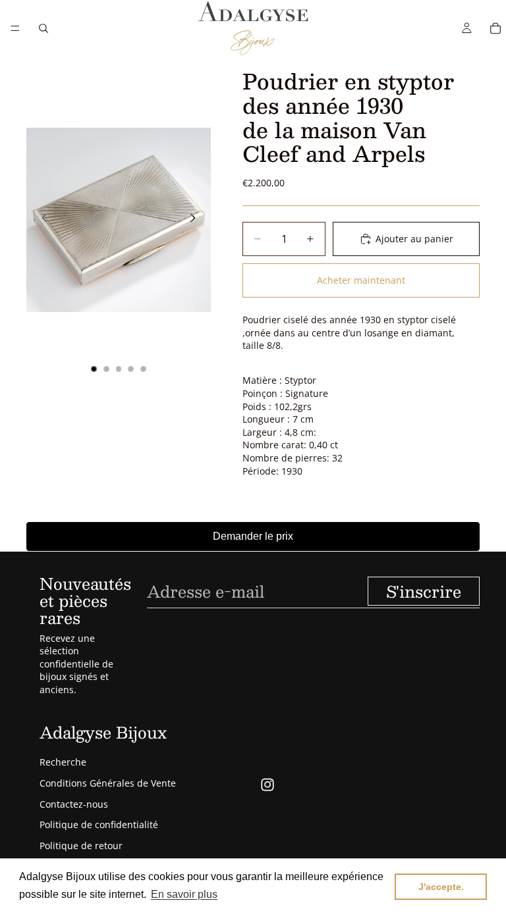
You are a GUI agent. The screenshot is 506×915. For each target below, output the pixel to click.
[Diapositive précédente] (40, 219)
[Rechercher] (43, 28)
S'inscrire (423, 591)
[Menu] (15, 28)
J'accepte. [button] (441, 886)
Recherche (63, 762)
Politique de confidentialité (99, 824)
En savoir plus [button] (184, 894)
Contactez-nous (74, 804)
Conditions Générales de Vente (108, 783)
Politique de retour (81, 845)
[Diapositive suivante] (196, 219)
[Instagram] (267, 785)
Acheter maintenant (361, 280)
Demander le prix (253, 536)
